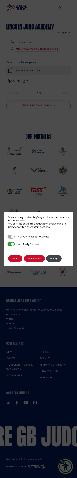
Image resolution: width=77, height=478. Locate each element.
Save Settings (34, 258)
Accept (15, 258)
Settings (54, 258)
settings (45, 226)
